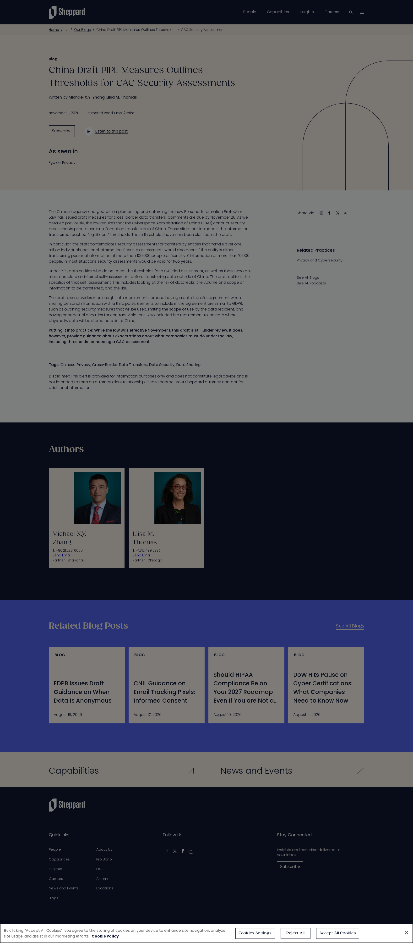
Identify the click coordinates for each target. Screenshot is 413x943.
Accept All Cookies (337, 933)
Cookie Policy (105, 936)
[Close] (406, 932)
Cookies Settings (255, 933)
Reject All (295, 933)
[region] (206, 933)
